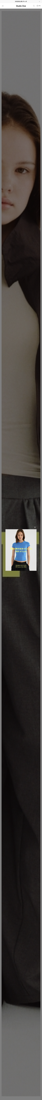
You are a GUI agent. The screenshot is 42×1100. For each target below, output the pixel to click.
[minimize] (35, 527)
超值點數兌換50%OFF (21, 1)
